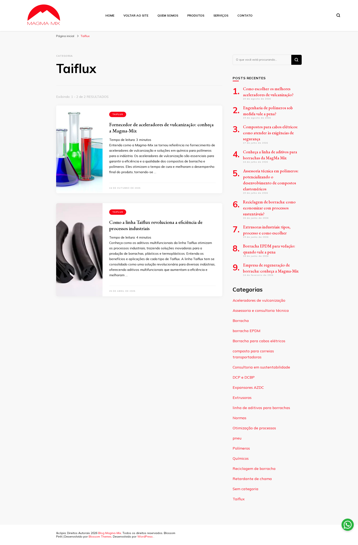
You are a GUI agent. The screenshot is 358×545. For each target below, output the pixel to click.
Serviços (220, 15)
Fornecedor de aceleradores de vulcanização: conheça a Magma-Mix (161, 127)
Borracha (241, 320)
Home (109, 15)
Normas (239, 417)
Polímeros (241, 448)
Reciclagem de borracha (254, 468)
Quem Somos (167, 15)
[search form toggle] (338, 15)
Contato (245, 15)
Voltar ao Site (135, 15)
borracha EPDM (246, 330)
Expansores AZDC (248, 387)
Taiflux (117, 114)
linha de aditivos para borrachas (261, 407)
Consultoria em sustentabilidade (261, 367)
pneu (237, 438)
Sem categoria (245, 488)
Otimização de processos (254, 428)
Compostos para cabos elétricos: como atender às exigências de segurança (270, 133)
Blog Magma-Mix (109, 533)
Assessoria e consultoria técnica (261, 310)
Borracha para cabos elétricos (259, 341)
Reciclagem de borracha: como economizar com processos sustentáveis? (269, 208)
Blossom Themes (100, 536)
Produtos (195, 15)
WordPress (145, 536)
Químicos (241, 458)
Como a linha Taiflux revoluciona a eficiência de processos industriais (155, 225)
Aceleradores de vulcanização (259, 300)
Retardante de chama (252, 478)
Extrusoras (242, 397)
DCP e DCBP (244, 377)
